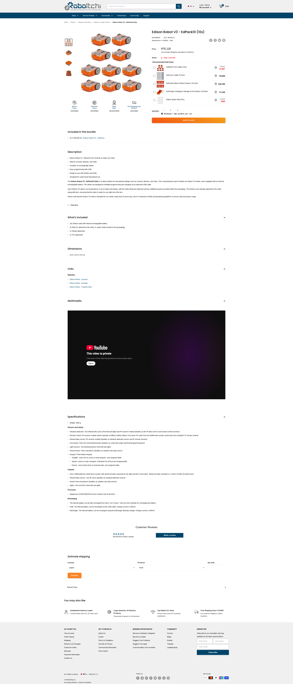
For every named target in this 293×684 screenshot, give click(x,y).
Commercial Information (107, 647)
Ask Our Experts (114, 111)
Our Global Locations (71, 674)
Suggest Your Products (141, 640)
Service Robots (89, 15)
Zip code (211, 563)
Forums (170, 633)
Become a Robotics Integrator (144, 633)
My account (204, 7)
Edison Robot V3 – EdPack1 (93, 138)
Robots (73, 22)
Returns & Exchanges (72, 644)
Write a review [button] (170, 535)
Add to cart (189, 120)
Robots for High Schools (102, 22)
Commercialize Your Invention (144, 647)
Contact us (68, 658)
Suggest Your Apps (140, 644)
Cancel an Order (70, 647)
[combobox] (141, 6)
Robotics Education (84, 22)
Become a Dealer (139, 637)
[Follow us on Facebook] (137, 678)
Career (101, 637)
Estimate (74, 575)
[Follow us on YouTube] (155, 678)
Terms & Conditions (105, 640)
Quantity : (156, 111)
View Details (74, 111)
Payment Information (72, 654)
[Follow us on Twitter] (142, 678)
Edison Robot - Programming (80, 287)
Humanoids (106, 15)
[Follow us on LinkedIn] (163, 678)
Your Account (69, 633)
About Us (101, 633)
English (92, 674)
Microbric (156, 37)
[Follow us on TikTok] (159, 678)
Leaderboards (172, 647)
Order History (69, 637)
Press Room (103, 651)
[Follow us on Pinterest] (150, 678)
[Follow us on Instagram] (146, 678)
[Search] (179, 6)
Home (66, 22)
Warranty (67, 651)
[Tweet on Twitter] (219, 40)
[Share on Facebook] (210, 40)
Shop (74, 15)
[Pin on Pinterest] (215, 40)
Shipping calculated (178, 52)
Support (146, 15)
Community (134, 15)
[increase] (177, 110)
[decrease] (163, 110)
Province (141, 563)
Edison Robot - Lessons (79, 279)
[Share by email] (223, 40)
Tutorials (170, 644)
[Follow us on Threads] (168, 678)
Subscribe (212, 652)
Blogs (169, 637)
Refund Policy (72, 587)
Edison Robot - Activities (79, 283)
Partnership (121, 15)
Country (71, 563)
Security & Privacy (105, 644)
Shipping (67, 640)
